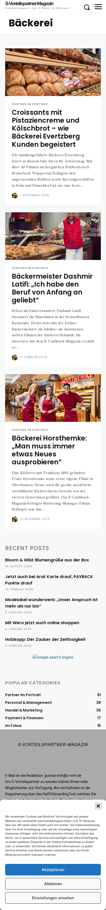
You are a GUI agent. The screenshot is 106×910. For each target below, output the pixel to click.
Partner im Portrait (30, 104)
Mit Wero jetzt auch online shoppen (42, 623)
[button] (98, 806)
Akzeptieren (53, 869)
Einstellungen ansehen (53, 897)
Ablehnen (53, 883)
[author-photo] (15, 195)
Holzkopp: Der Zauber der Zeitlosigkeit (45, 639)
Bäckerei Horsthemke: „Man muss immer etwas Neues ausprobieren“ (49, 450)
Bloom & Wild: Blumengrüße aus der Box (47, 560)
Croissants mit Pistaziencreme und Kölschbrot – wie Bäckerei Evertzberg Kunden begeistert (46, 128)
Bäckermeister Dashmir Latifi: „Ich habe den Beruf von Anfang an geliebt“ (52, 288)
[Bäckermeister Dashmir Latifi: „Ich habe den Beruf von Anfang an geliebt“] (53, 236)
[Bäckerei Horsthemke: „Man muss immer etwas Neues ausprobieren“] (53, 398)
